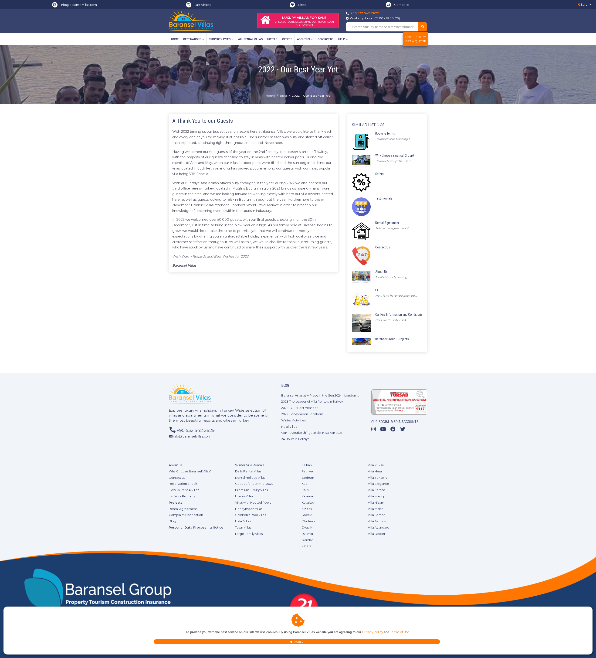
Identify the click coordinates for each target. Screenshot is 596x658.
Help (341, 39)
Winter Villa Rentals (249, 465)
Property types (219, 39)
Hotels (272, 39)
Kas (304, 483)
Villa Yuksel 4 (377, 477)
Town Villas (243, 527)
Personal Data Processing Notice (196, 527)
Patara (306, 546)
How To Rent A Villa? (184, 490)
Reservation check (183, 483)
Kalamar (307, 496)
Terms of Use (399, 632)
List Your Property (182, 496)
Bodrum (307, 477)
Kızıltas (306, 509)
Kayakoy (308, 502)
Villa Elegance (378, 483)
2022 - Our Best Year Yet (299, 408)
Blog (283, 95)
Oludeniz (308, 521)
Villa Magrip (376, 496)
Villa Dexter (376, 534)
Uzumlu (307, 534)
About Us (303, 39)
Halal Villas (289, 426)
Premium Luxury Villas (251, 490)
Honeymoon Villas (248, 509)
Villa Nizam (376, 502)
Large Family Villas (249, 534)
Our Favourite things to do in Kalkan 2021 (311, 432)
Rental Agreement (183, 509)
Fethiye (307, 471)
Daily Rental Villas (248, 471)
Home (174, 39)
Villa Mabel (376, 509)
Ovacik (306, 527)
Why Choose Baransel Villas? (190, 471)
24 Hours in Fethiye (295, 439)
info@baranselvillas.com (79, 5)
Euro (584, 4)
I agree (298, 642)
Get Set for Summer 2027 (254, 483)
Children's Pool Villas (250, 515)
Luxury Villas (244, 496)
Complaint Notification (186, 515)
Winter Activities (293, 420)
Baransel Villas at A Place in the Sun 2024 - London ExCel (323, 395)
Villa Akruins (377, 521)
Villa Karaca (376, 490)
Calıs (304, 490)
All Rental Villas (250, 39)
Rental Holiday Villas (250, 477)
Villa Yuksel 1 (377, 465)
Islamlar (307, 540)
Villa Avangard (378, 527)
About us (175, 465)
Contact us (325, 39)
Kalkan (306, 465)
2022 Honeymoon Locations (302, 414)
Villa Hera (375, 471)
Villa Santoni (377, 515)
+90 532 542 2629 (365, 13)
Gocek (306, 515)
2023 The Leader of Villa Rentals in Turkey (312, 401)
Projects (175, 502)
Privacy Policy (372, 632)
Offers (287, 39)
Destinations (192, 39)
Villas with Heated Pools (253, 502)
